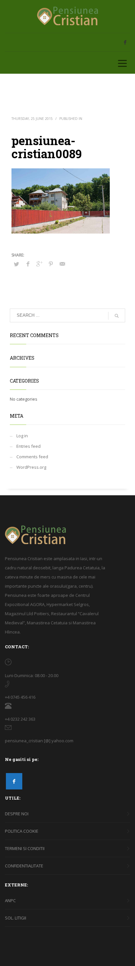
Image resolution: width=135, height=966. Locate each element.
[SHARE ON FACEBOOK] (28, 264)
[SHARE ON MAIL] (62, 264)
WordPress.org (31, 467)
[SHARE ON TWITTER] (16, 264)
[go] (116, 316)
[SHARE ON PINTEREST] (51, 264)
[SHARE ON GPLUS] (39, 264)
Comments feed (32, 457)
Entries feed (28, 446)
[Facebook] (125, 42)
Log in (22, 436)
